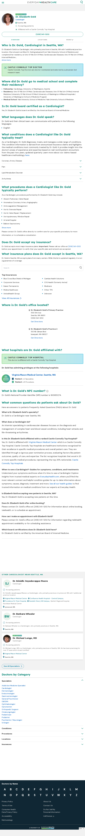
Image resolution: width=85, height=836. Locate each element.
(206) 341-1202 (42, 34)
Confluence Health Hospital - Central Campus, (47, 598)
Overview (15, 40)
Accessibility (7, 816)
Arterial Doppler (10, 220)
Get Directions (37, 321)
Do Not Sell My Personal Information (51, 810)
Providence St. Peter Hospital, (15, 601)
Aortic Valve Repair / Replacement (17, 213)
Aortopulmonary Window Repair (17, 216)
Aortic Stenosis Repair (13, 209)
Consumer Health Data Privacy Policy (9, 810)
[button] (81, 2)
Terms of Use (7, 805)
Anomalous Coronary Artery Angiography (20, 202)
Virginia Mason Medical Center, (16, 598)
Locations (42, 40)
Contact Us (48, 805)
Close (80, 828)
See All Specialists (12, 666)
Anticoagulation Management (16, 206)
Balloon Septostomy (12, 223)
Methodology (7, 820)
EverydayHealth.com (49, 476)
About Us (47, 801)
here (27, 155)
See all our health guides (60, 483)
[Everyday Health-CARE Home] (42, 2)
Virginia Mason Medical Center (43, 442)
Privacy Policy (7, 801)
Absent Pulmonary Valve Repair (16, 199)
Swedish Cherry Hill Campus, (39, 601)
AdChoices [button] (47, 816)
